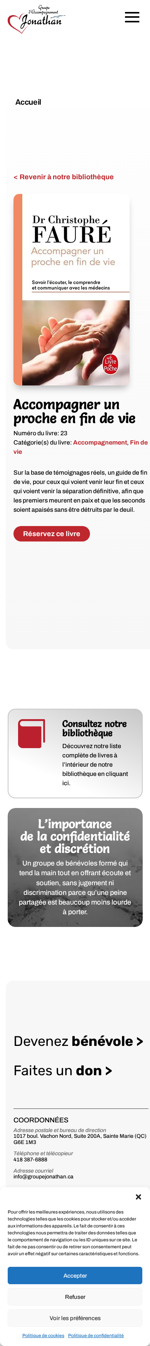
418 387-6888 (30, 1160)
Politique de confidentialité (96, 1335)
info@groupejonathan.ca (43, 1177)
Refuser (75, 1297)
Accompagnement (100, 442)
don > (62, 1070)
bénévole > (78, 1041)
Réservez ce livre (51, 534)
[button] (138, 1197)
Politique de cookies (43, 1335)
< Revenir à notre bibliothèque (63, 177)
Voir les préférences (75, 1318)
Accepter (75, 1276)
